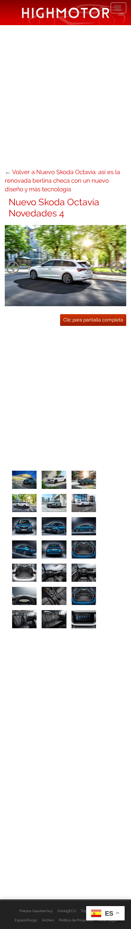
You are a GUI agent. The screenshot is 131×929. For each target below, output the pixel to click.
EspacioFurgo (26, 920)
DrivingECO (67, 911)
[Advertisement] (65, 95)
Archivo (48, 920)
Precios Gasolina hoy (36, 911)
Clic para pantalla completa (93, 320)
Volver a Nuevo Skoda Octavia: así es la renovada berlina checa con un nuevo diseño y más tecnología (62, 180)
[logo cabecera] (65, 12)
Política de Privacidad (76, 920)
